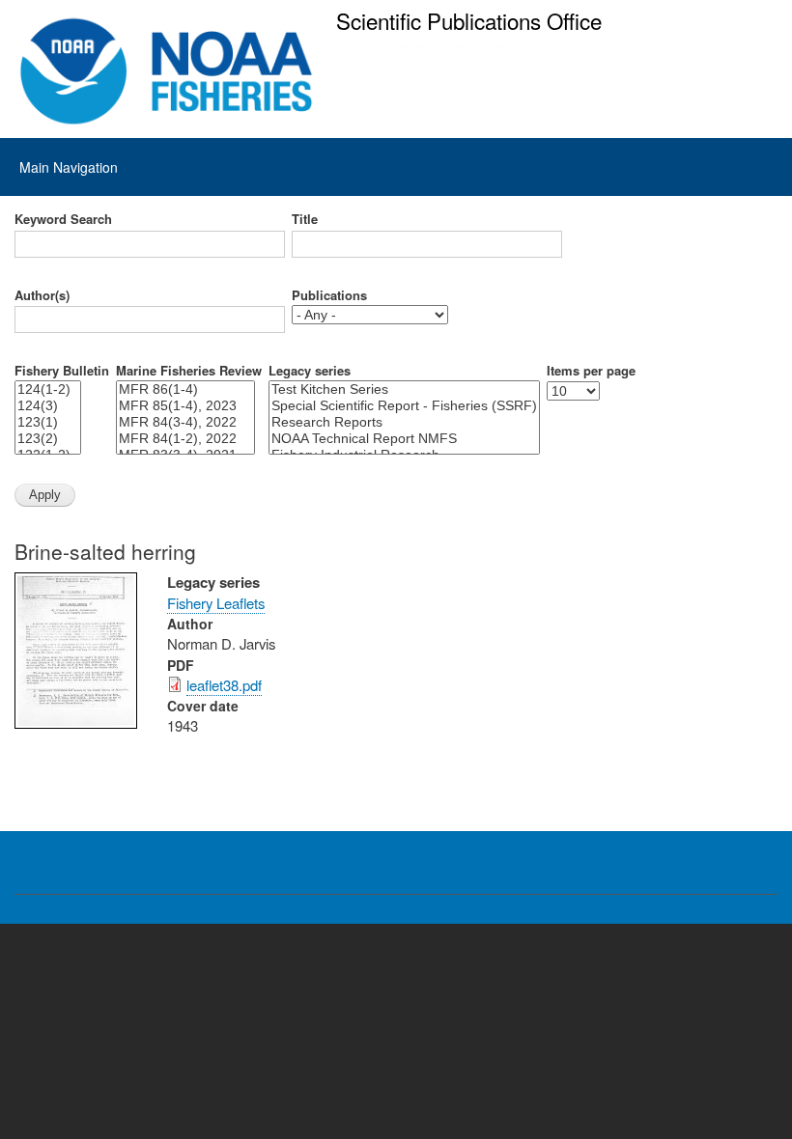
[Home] (166, 71)
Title (305, 219)
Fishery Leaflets (216, 603)
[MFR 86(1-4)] (185, 389)
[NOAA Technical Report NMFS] (404, 439)
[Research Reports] (404, 422)
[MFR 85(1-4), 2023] (185, 406)
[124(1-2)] (47, 389)
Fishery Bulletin (61, 370)
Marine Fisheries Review (189, 370)
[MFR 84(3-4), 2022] (185, 422)
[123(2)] (47, 439)
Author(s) (42, 295)
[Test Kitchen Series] (404, 389)
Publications (329, 295)
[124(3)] (47, 406)
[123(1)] (47, 422)
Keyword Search (63, 219)
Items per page (591, 370)
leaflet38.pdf (224, 685)
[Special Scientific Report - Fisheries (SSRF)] (404, 406)
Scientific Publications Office (469, 20)
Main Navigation (68, 167)
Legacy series (310, 370)
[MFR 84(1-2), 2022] (185, 439)
